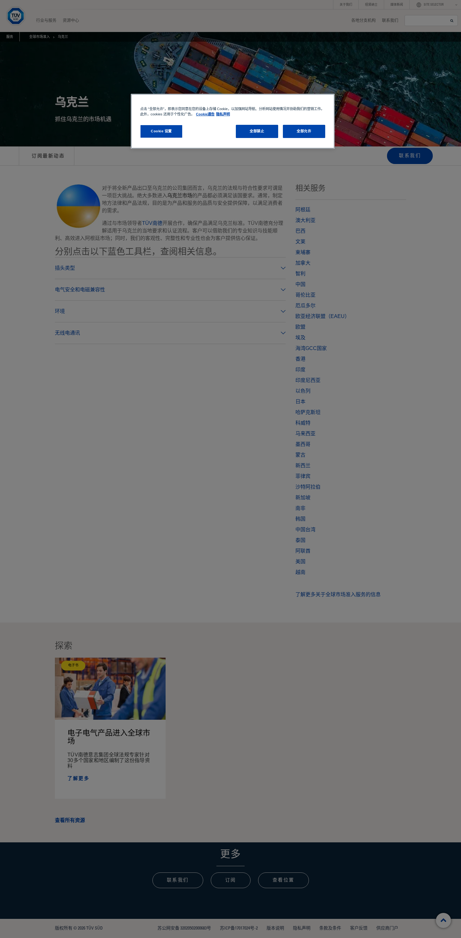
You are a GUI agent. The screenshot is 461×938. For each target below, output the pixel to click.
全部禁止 (257, 131)
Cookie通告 (205, 114)
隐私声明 (223, 114)
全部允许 (304, 131)
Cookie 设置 (161, 131)
